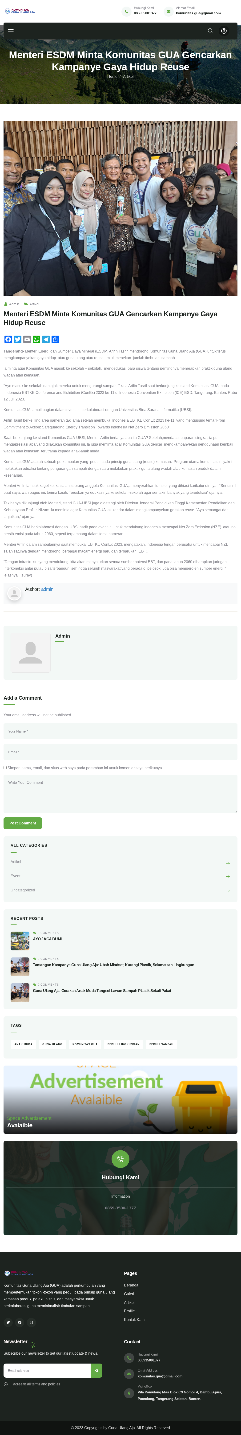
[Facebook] (19, 1322)
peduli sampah (161, 1044)
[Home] (22, 11)
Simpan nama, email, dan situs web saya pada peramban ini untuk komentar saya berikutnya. (85, 768)
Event (15, 876)
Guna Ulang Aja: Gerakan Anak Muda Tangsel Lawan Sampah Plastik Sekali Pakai (102, 991)
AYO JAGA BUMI (47, 939)
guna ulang (52, 1044)
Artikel (128, 76)
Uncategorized (23, 890)
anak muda (23, 1044)
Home (112, 76)
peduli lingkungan (124, 1044)
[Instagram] (31, 1322)
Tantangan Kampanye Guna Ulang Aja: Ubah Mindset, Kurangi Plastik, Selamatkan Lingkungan (113, 965)
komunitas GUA (85, 1044)
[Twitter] (8, 1322)
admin (14, 304)
